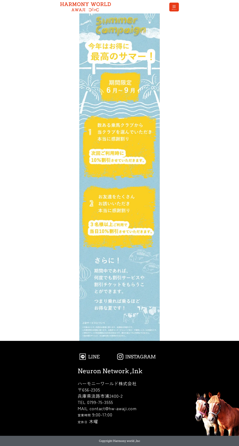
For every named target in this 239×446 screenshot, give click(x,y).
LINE (94, 357)
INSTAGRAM (140, 357)
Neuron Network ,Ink (110, 371)
